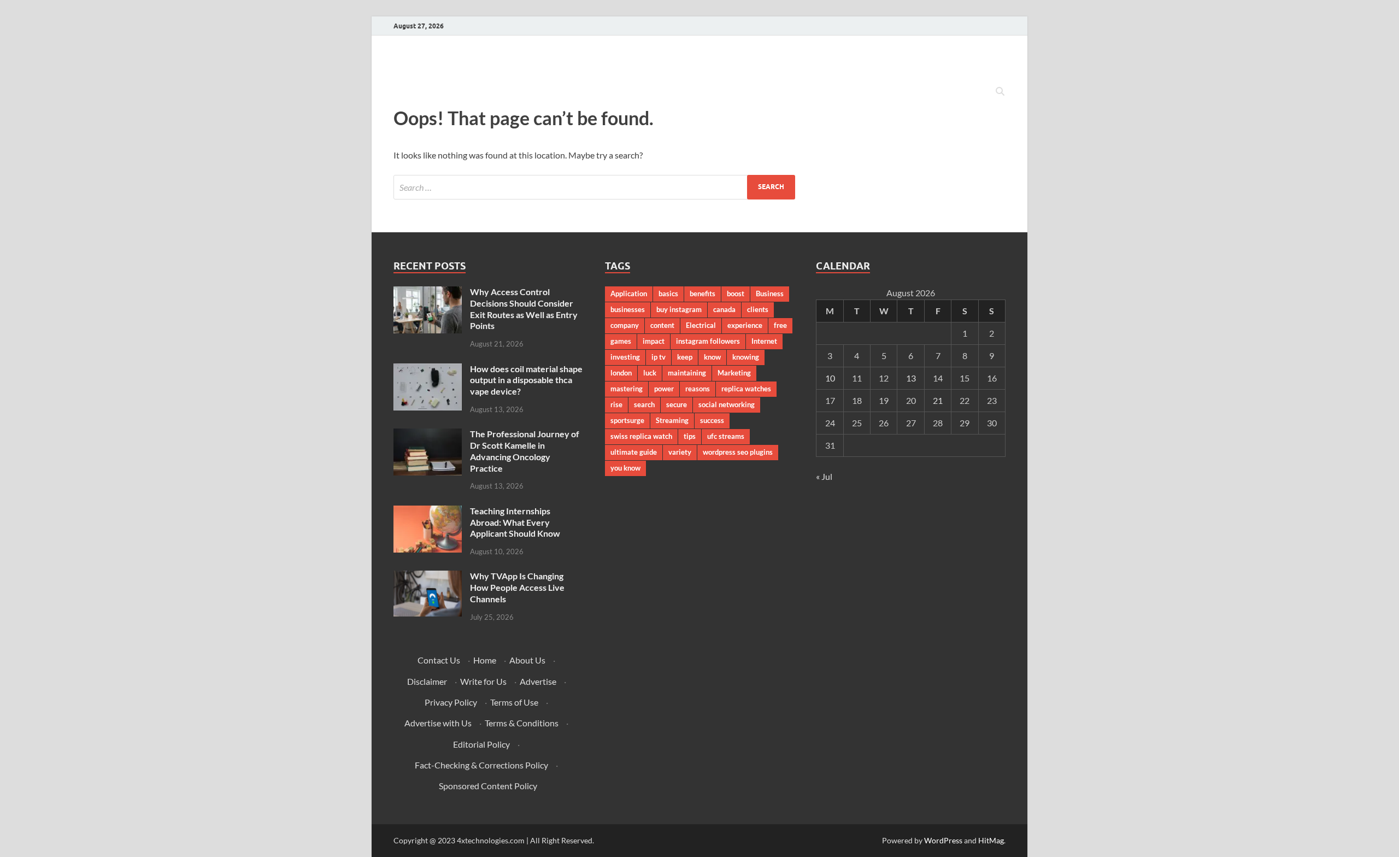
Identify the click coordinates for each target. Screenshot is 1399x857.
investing (625, 357)
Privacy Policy (451, 702)
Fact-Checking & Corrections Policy (481, 765)
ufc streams (725, 436)
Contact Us (439, 660)
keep (684, 357)
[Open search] (1000, 91)
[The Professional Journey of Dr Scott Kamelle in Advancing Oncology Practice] (427, 435)
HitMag (991, 840)
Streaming (672, 420)
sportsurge (627, 420)
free (780, 325)
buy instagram (679, 309)
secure (676, 404)
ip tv (658, 357)
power (664, 388)
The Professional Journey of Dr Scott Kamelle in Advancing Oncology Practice (524, 450)
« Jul (824, 476)
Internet (764, 341)
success (712, 420)
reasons (697, 388)
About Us (527, 660)
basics (668, 293)
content (662, 325)
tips (690, 436)
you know (625, 467)
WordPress (943, 840)
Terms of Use (514, 702)
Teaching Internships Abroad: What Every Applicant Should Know (515, 522)
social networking (726, 404)
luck (649, 372)
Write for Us (483, 681)
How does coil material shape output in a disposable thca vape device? (526, 380)
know (712, 357)
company (624, 325)
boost (735, 293)
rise (616, 404)
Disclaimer (427, 681)
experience (744, 325)
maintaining (687, 372)
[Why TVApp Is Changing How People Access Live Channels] (427, 577)
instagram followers (708, 341)
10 (830, 378)
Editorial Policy (481, 744)
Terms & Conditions (522, 723)
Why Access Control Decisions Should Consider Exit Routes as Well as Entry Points (524, 308)
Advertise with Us (438, 723)
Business (770, 293)
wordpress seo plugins (738, 452)
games (620, 341)
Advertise (538, 681)
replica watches (746, 388)
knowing (745, 357)
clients (757, 309)
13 (911, 378)
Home (484, 660)
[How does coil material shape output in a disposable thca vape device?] (427, 370)
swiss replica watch (641, 436)
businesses (627, 309)
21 (938, 400)
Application (628, 293)
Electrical (701, 325)
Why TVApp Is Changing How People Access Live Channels (517, 587)
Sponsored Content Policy (488, 785)
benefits (702, 293)
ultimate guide (633, 452)
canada (724, 309)
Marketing (734, 372)
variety (679, 452)
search (644, 404)
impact (654, 341)
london (621, 372)
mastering (626, 388)
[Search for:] (594, 187)
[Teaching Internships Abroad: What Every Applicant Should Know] (427, 512)
